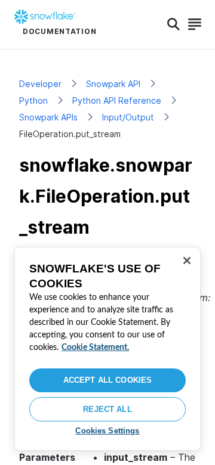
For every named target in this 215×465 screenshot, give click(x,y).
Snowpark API (113, 84)
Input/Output (128, 117)
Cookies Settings (107, 430)
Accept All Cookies (107, 380)
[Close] (187, 260)
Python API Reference (116, 100)
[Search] (173, 24)
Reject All (107, 409)
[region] (107, 349)
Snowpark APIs (48, 117)
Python (33, 100)
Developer (40, 84)
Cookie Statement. (95, 347)
